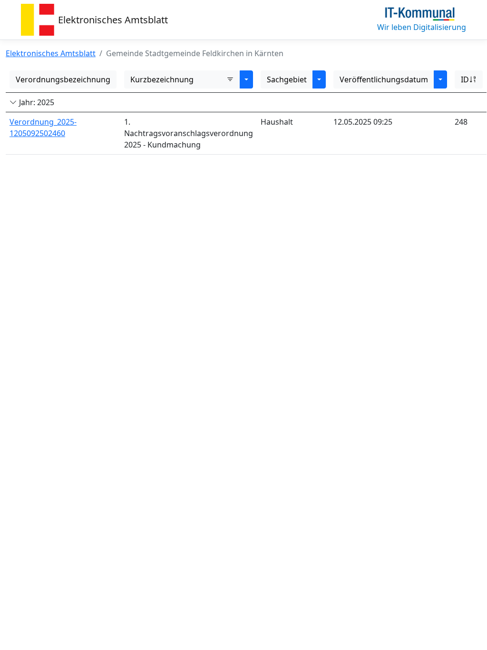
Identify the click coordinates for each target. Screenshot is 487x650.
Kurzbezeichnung (162, 79)
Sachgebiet (287, 79)
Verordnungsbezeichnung (63, 79)
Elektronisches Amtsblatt (113, 19)
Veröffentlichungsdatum (384, 79)
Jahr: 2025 (35, 102)
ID (465, 79)
